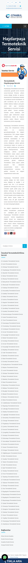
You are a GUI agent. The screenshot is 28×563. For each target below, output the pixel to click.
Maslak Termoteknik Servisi (10, 394)
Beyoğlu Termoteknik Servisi (10, 391)
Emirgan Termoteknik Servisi (10, 450)
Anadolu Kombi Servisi (7, 542)
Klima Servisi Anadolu (7, 536)
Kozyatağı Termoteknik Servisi (10, 335)
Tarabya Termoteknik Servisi (10, 471)
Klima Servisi (10, 86)
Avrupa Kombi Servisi (7, 545)
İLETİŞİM (6, 26)
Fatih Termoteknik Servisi (9, 352)
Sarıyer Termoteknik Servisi (10, 447)
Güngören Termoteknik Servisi (10, 509)
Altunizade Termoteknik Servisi (11, 284)
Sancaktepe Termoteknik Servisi (11, 441)
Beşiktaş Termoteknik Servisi (10, 349)
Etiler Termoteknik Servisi (9, 456)
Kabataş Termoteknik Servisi (10, 287)
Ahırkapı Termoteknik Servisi (10, 267)
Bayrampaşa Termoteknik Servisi (11, 494)
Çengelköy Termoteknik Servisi (11, 432)
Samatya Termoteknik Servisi (10, 435)
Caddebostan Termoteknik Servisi (11, 403)
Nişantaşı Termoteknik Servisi (10, 406)
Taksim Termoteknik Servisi (10, 462)
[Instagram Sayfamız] (20, 2)
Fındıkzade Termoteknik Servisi (11, 479)
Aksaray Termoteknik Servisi (10, 279)
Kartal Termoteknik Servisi (9, 317)
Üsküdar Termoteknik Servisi (10, 512)
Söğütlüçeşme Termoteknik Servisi (12, 453)
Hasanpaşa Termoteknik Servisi (11, 521)
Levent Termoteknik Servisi (10, 370)
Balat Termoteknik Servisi (9, 358)
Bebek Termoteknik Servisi (9, 338)
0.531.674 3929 (12, 6)
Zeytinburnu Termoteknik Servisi (11, 524)
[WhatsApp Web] (8, 2)
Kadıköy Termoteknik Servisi (10, 293)
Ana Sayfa (3, 52)
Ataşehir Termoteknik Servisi (10, 302)
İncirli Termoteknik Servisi (9, 264)
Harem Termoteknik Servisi (10, 515)
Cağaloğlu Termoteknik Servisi (11, 414)
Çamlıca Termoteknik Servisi (10, 305)
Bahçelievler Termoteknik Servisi (11, 281)
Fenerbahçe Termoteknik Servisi (11, 326)
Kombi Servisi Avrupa (7, 539)
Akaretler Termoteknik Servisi (10, 273)
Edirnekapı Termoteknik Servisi (11, 438)
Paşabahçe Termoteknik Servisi (11, 423)
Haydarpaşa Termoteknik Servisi (11, 270)
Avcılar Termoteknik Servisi (10, 332)
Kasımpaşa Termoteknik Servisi (11, 323)
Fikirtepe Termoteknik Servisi (10, 485)
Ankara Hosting (14, 557)
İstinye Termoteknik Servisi (9, 276)
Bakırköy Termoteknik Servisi (10, 355)
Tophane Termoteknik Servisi (10, 482)
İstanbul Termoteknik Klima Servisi (18, 52)
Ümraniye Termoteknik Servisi (10, 506)
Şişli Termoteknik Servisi (9, 468)
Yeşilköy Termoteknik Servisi (10, 518)
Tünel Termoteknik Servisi (9, 320)
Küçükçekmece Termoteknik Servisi (12, 364)
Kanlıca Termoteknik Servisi (10, 299)
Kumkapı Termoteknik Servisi (10, 341)
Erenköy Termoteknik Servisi (10, 361)
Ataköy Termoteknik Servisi (10, 296)
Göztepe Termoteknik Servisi (10, 373)
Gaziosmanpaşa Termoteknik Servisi (12, 314)
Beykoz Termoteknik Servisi (10, 367)
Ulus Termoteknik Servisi (9, 488)
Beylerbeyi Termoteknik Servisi (11, 385)
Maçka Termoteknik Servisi (9, 376)
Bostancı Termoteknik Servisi (10, 397)
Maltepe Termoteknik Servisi (10, 388)
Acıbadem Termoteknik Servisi (10, 261)
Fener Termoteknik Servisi (9, 473)
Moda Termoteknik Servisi (9, 400)
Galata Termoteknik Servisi (9, 503)
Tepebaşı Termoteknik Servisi (10, 476)
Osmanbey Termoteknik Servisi (11, 417)
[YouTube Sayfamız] (16, 2)
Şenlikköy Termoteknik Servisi (10, 308)
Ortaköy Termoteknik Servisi (10, 411)
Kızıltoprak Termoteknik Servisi (11, 329)
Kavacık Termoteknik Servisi (10, 429)
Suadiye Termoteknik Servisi (10, 459)
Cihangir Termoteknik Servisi (10, 420)
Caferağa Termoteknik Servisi (10, 408)
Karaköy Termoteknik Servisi (10, 311)
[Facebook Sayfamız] (12, 2)
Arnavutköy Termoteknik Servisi (11, 290)
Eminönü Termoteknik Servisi (10, 444)
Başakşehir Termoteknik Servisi (11, 491)
